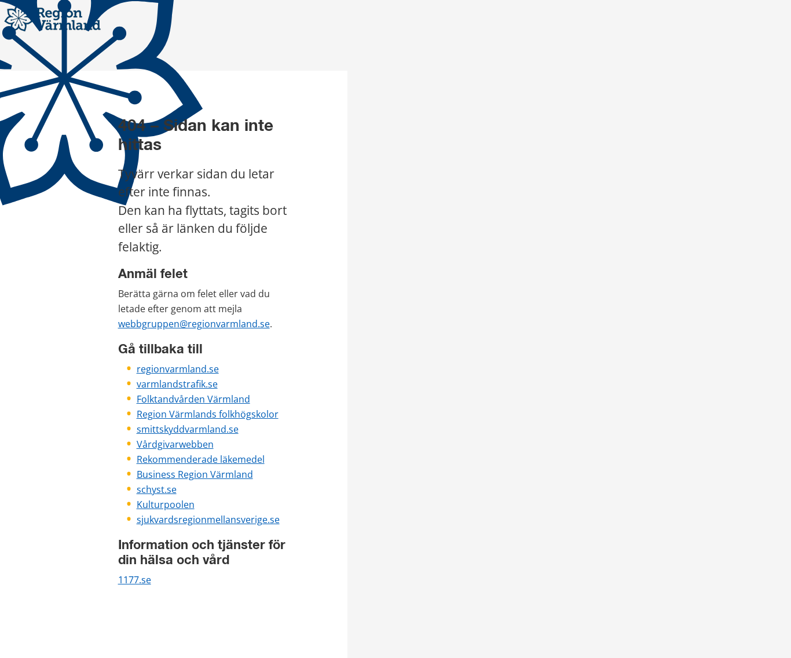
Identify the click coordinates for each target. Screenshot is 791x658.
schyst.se (157, 489)
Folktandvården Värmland (193, 399)
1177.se (134, 579)
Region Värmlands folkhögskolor (208, 414)
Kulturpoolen (166, 504)
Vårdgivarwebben (175, 444)
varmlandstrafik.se (177, 384)
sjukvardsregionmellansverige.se (208, 519)
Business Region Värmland (195, 474)
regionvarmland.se (178, 369)
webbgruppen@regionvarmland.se (194, 323)
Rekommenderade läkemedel (201, 459)
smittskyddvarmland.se (188, 429)
